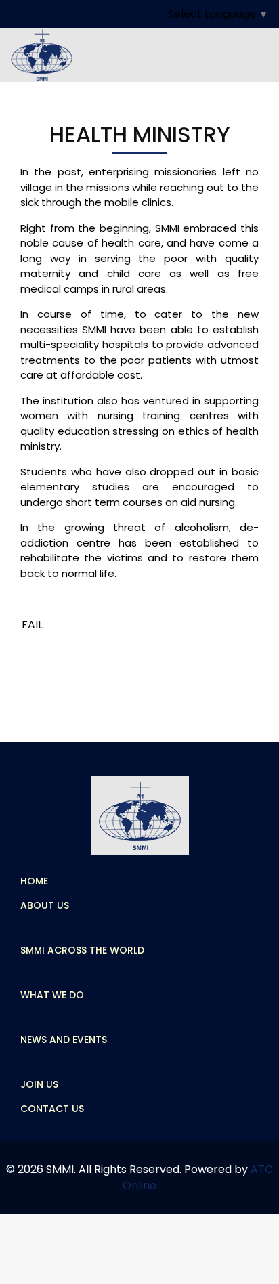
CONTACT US (52, 1108)
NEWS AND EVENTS (63, 1039)
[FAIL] (32, 625)
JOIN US (39, 1084)
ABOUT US (44, 905)
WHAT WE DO (52, 995)
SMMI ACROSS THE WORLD (82, 950)
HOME (34, 881)
